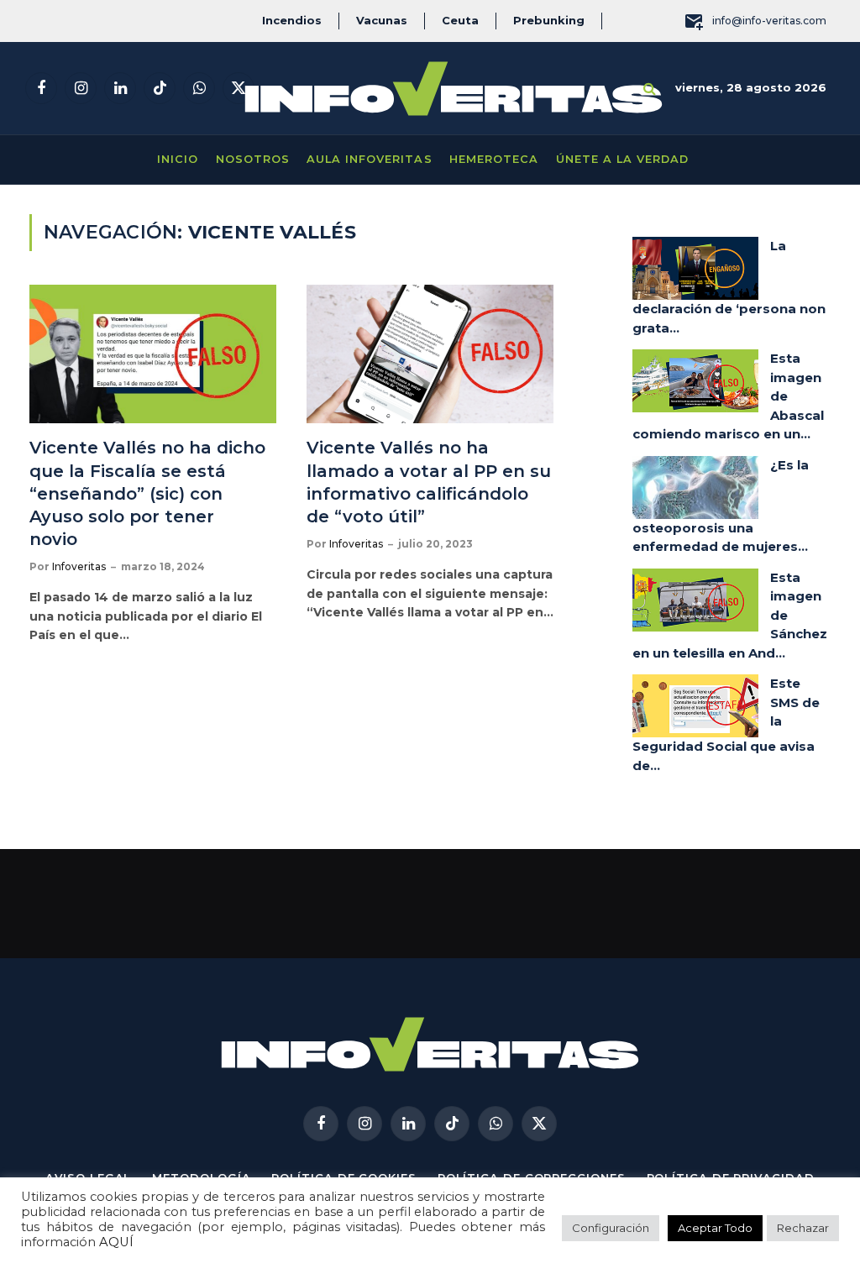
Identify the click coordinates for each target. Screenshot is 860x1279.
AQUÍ (116, 1242)
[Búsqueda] (649, 88)
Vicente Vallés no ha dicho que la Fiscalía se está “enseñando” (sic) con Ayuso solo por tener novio (147, 493)
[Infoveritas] (453, 89)
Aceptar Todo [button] (715, 1227)
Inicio (177, 159)
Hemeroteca (493, 159)
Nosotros (253, 159)
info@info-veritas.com (769, 20)
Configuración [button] (610, 1227)
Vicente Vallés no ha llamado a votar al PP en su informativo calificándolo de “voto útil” (429, 482)
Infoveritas (79, 566)
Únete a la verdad (622, 159)
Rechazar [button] (803, 1227)
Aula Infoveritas (369, 159)
